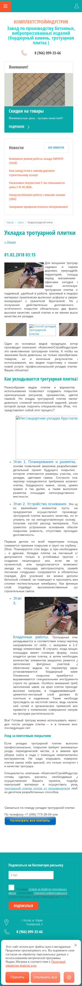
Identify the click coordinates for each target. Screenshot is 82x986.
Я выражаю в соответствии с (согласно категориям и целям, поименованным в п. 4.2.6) (39, 893)
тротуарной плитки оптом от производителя (37, 788)
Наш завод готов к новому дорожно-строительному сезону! (32, 173)
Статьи (21, 222)
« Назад (10, 242)
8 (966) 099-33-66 (48, 52)
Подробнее (16, 126)
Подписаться (23, 906)
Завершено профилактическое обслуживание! (38, 207)
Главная (10, 222)
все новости (56, 147)
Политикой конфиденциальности (50, 893)
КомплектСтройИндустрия (41, 22)
